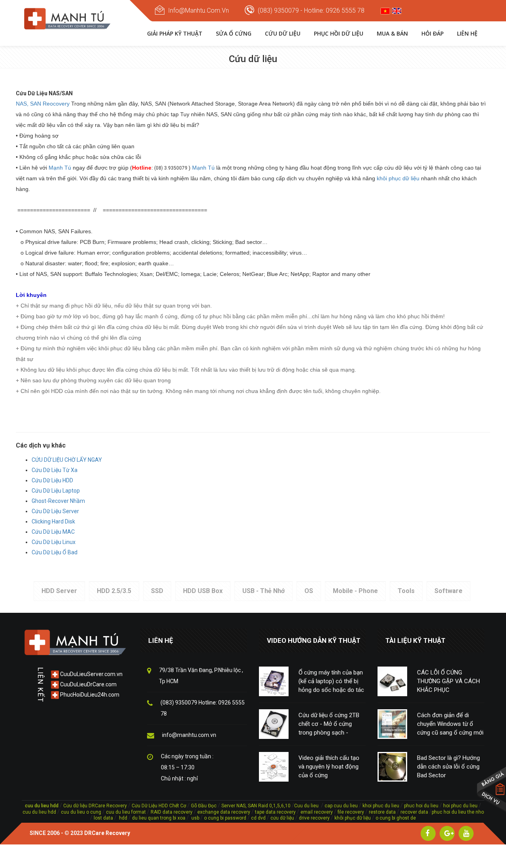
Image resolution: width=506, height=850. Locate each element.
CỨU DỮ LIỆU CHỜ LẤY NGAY (67, 460)
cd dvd (258, 818)
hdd (123, 818)
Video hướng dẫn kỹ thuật (314, 640)
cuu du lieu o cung (81, 812)
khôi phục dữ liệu (398, 178)
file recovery (351, 812)
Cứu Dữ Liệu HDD (52, 480)
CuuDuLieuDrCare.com (88, 684)
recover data (414, 812)
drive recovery (314, 818)
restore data (382, 812)
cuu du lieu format (126, 812)
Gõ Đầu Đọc (204, 805)
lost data (104, 818)
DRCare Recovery (107, 833)
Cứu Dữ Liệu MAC (53, 532)
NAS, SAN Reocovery (43, 103)
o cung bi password (225, 818)
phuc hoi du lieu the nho (458, 812)
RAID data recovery (172, 812)
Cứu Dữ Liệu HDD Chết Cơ (159, 805)
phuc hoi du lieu (421, 805)
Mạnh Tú (60, 167)
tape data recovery (275, 812)
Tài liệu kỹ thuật (415, 640)
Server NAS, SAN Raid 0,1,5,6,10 (256, 805)
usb (194, 818)
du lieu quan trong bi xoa (158, 818)
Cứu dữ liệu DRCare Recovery (95, 805)
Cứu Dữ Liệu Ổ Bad (54, 552)
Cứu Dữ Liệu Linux (54, 542)
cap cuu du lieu (341, 805)
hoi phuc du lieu (460, 805)
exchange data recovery (223, 812)
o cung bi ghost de (396, 818)
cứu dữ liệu (282, 818)
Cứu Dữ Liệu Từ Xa (54, 470)
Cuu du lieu (306, 805)
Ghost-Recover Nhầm (58, 501)
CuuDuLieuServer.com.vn (91, 674)
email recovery (316, 812)
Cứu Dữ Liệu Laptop (56, 490)
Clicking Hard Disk (53, 521)
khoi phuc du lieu (381, 805)
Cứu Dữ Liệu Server (55, 511)
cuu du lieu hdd (39, 812)
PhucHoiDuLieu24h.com (89, 694)
